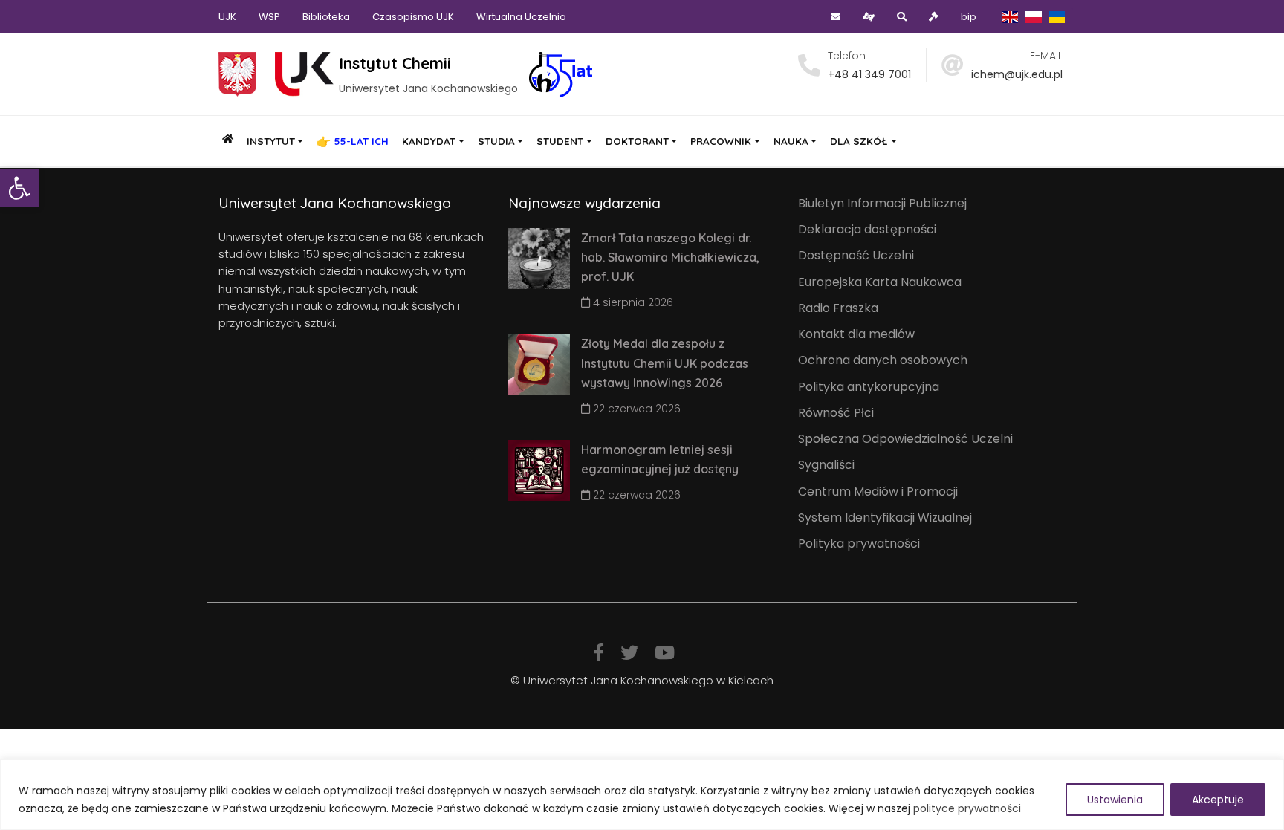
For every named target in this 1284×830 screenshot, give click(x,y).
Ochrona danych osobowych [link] (882, 360)
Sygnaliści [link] (826, 464)
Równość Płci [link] (836, 412)
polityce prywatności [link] (967, 808)
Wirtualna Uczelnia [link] (521, 17)
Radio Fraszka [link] (838, 308)
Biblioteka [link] (326, 17)
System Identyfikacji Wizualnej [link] (885, 517)
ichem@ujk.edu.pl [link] (1017, 74)
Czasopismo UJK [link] (413, 17)
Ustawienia (1115, 799)
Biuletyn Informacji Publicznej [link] (882, 203)
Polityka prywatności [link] (859, 543)
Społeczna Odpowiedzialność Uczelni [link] (905, 438)
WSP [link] (269, 17)
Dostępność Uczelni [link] (856, 255)
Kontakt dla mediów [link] (856, 334)
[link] (19, 188)
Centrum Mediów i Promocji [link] (878, 491)
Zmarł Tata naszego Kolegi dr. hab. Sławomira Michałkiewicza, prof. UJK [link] (670, 257)
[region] (642, 794)
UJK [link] (227, 17)
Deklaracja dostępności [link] (867, 229)
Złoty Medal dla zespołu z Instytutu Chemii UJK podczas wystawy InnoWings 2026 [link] (664, 363)
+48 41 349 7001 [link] (869, 74)
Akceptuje (1218, 799)
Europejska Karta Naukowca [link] (880, 282)
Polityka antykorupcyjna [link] (868, 386)
